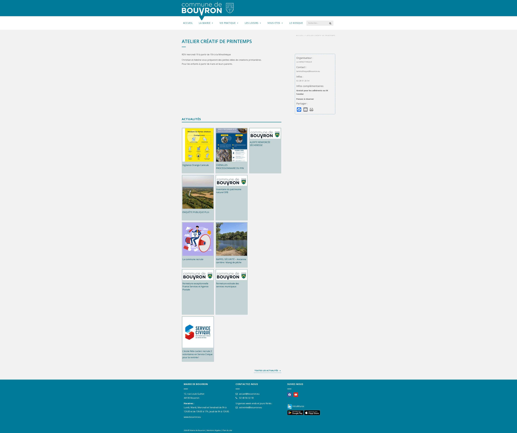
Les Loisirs (251, 23)
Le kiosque (296, 23)
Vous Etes (274, 23)
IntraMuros (298, 406)
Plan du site (227, 430)
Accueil (188, 23)
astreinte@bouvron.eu (250, 407)
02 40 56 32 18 (246, 397)
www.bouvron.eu (192, 417)
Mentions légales (214, 430)
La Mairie (204, 23)
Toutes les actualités (266, 370)
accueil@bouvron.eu (249, 393)
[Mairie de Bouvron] (207, 10)
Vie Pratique (228, 23)
